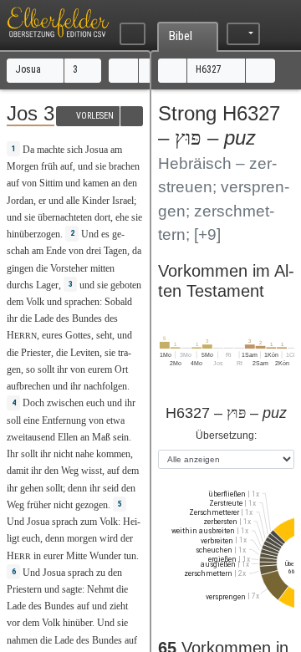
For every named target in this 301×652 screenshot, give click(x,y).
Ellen (68, 437)
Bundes (87, 318)
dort (102, 217)
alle (72, 200)
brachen (124, 166)
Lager (47, 285)
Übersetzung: (226, 435)
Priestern (24, 589)
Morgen (22, 166)
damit (17, 470)
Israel (123, 200)
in (37, 556)
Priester (36, 353)
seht (104, 335)
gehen (31, 488)
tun (130, 556)
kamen (96, 183)
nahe (84, 454)
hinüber (77, 623)
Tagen (115, 251)
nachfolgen (105, 386)
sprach (65, 521)
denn (54, 538)
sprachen (81, 302)
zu (100, 572)
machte (50, 149)
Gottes (78, 335)
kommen (113, 454)
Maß (101, 437)
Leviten (84, 353)
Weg (70, 470)
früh (49, 166)
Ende (56, 251)
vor (13, 623)
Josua (29, 69)
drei (93, 251)
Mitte (76, 556)
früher (39, 505)
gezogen (91, 505)
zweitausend (31, 437)
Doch (33, 403)
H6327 (210, 69)
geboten (125, 285)
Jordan (20, 200)
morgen (82, 538)
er (42, 200)
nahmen (22, 640)
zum (88, 521)
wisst (91, 470)
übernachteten (65, 217)
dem (130, 470)
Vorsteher (69, 268)
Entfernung (64, 420)
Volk (35, 302)
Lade (44, 318)
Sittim (51, 183)
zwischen (65, 403)
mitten (102, 268)
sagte (72, 589)
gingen (20, 268)
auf (66, 166)
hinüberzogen (33, 234)
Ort (121, 369)
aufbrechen (28, 386)
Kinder (96, 200)
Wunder (105, 556)
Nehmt (100, 589)
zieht (119, 606)
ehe (122, 217)
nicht (63, 454)
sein (121, 437)
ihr (62, 369)
